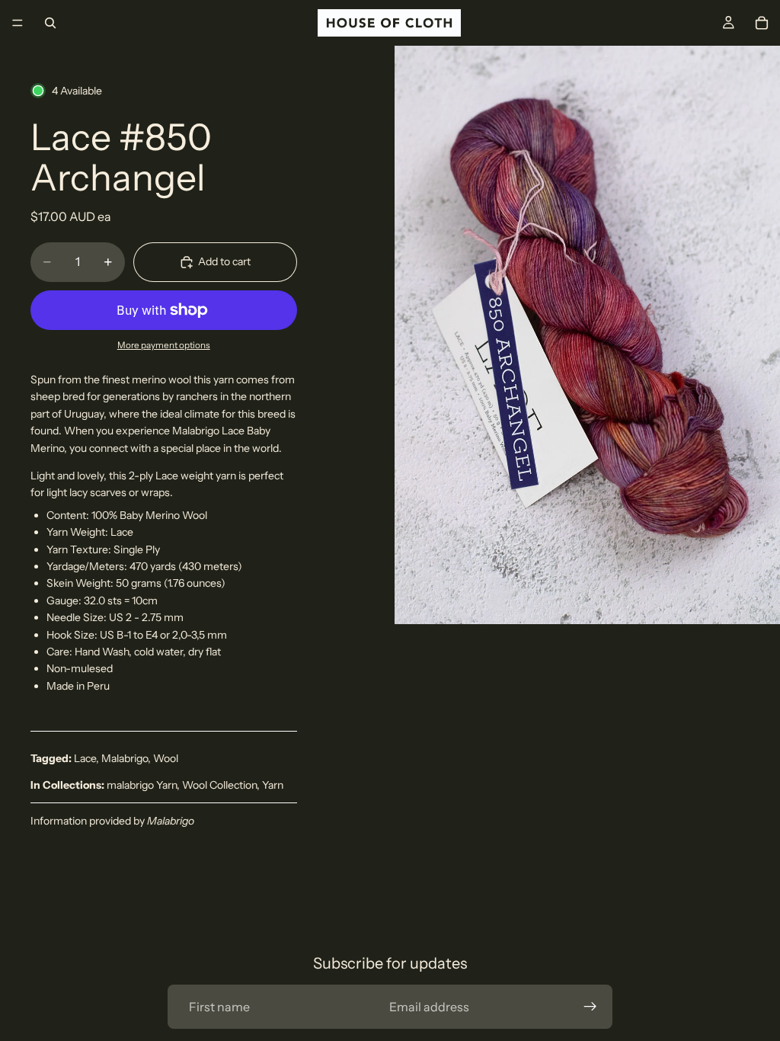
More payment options (163, 345)
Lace (85, 758)
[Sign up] (590, 1007)
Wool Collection (219, 785)
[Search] (50, 23)
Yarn (272, 785)
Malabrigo (124, 758)
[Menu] (17, 22)
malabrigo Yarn (142, 785)
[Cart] (761, 23)
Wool (165, 758)
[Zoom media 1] (587, 335)
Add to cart (224, 261)
